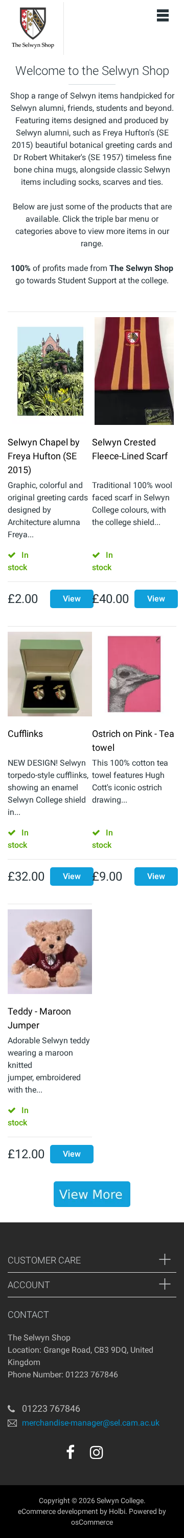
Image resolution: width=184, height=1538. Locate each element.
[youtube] (118, 1456)
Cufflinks (25, 733)
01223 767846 (51, 1408)
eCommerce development (58, 1511)
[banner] (92, 1194)
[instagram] (96, 1452)
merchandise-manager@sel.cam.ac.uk (90, 1423)
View (72, 598)
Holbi (117, 1511)
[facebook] (70, 1452)
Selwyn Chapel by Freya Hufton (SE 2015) (44, 456)
